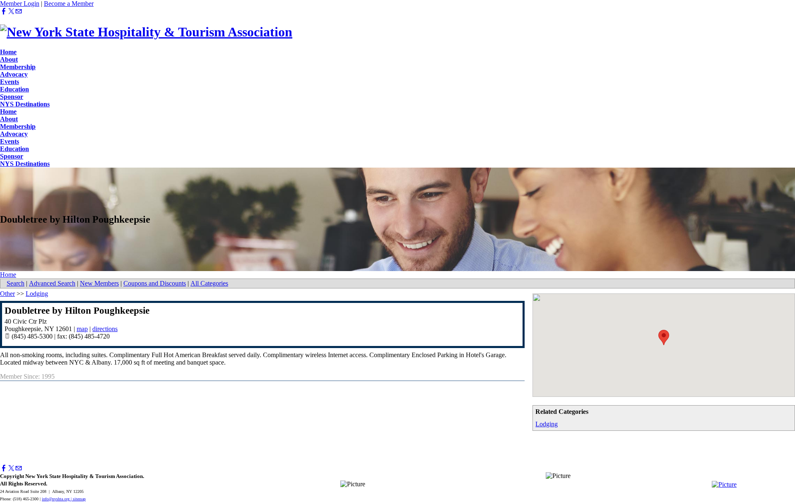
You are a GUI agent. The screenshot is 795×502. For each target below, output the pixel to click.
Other (7, 293)
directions (105, 328)
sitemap (79, 499)
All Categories (209, 283)
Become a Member (69, 3)
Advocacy (14, 74)
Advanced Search (52, 283)
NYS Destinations (25, 104)
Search (15, 283)
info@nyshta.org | (57, 499)
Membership (18, 66)
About (9, 59)
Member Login (19, 3)
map (82, 328)
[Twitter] (11, 11)
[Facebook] (3, 11)
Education (14, 89)
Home (8, 51)
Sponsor (11, 96)
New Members (99, 283)
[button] (663, 337)
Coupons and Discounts (154, 283)
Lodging (546, 424)
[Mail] (18, 11)
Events (9, 81)
